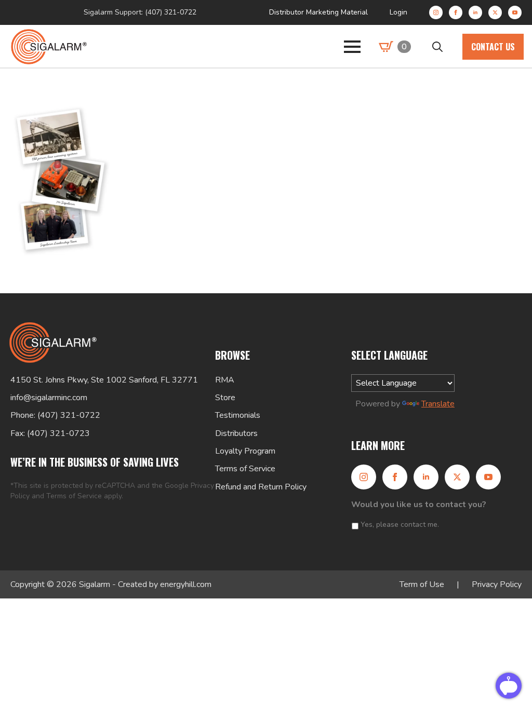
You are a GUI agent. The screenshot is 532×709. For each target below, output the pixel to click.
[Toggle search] (437, 46)
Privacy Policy (497, 584)
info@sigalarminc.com (48, 397)
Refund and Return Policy (261, 487)
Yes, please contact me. (400, 524)
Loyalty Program (245, 451)
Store (225, 397)
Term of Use (422, 584)
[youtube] (515, 12)
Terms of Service (74, 496)
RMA (224, 380)
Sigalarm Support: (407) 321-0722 (140, 12)
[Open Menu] (352, 46)
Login (398, 12)
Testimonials (237, 415)
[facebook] (455, 12)
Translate (438, 404)
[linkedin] (475, 12)
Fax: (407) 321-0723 (50, 433)
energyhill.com (185, 584)
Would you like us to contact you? (418, 504)
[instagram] (436, 12)
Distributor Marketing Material (318, 12)
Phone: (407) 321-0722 (55, 415)
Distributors (236, 433)
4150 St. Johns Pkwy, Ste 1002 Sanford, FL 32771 (104, 380)
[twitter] (495, 12)
